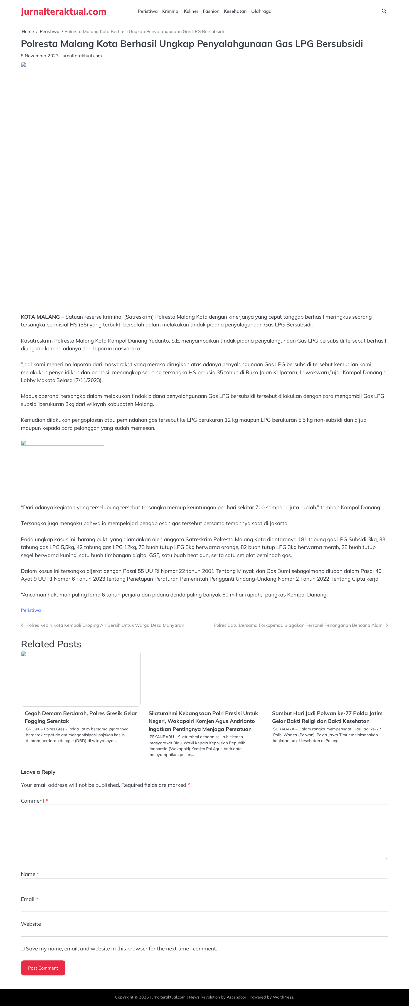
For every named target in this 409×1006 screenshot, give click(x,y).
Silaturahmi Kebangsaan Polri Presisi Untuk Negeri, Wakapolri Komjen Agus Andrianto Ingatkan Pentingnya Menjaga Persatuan (203, 721)
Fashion (211, 11)
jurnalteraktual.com (81, 55)
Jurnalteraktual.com (63, 11)
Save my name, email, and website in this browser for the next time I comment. (121, 948)
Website (31, 923)
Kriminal (170, 11)
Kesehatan (235, 11)
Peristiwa (148, 11)
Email (29, 899)
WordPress (283, 997)
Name (30, 874)
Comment (34, 800)
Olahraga (261, 11)
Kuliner (191, 11)
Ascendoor (236, 997)
